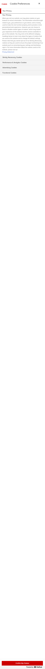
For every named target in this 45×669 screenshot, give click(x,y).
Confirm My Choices (22, 663)
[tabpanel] (22, 34)
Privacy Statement (8, 52)
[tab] (22, 10)
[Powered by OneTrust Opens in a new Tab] (35, 667)
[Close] (39, 3)
